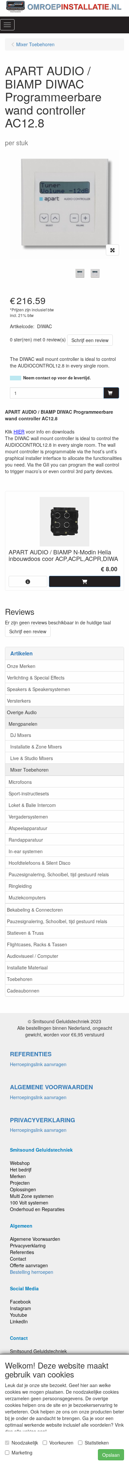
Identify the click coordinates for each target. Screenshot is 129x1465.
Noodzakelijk (25, 1442)
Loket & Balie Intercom (32, 805)
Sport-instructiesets (29, 793)
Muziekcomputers (27, 897)
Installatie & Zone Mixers (36, 746)
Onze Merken (21, 666)
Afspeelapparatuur (28, 828)
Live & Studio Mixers (31, 758)
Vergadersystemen (28, 816)
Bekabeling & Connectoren (35, 909)
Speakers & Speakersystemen (38, 689)
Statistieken (97, 1442)
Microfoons (20, 782)
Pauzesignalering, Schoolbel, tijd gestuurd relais (59, 874)
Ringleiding (20, 886)
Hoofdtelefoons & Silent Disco (39, 862)
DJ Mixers (20, 735)
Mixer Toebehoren (29, 769)
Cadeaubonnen (23, 990)
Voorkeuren (61, 1442)
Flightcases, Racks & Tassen (37, 944)
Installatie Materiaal (27, 967)
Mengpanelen (23, 723)
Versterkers (19, 700)
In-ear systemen (26, 851)
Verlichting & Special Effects (35, 677)
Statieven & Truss (25, 932)
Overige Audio (22, 712)
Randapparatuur (26, 839)
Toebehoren (19, 979)
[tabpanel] (79, 273)
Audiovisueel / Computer (32, 956)
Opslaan (111, 1454)
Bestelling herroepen (31, 1272)
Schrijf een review (89, 340)
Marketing (22, 1452)
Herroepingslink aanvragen (38, 1064)
